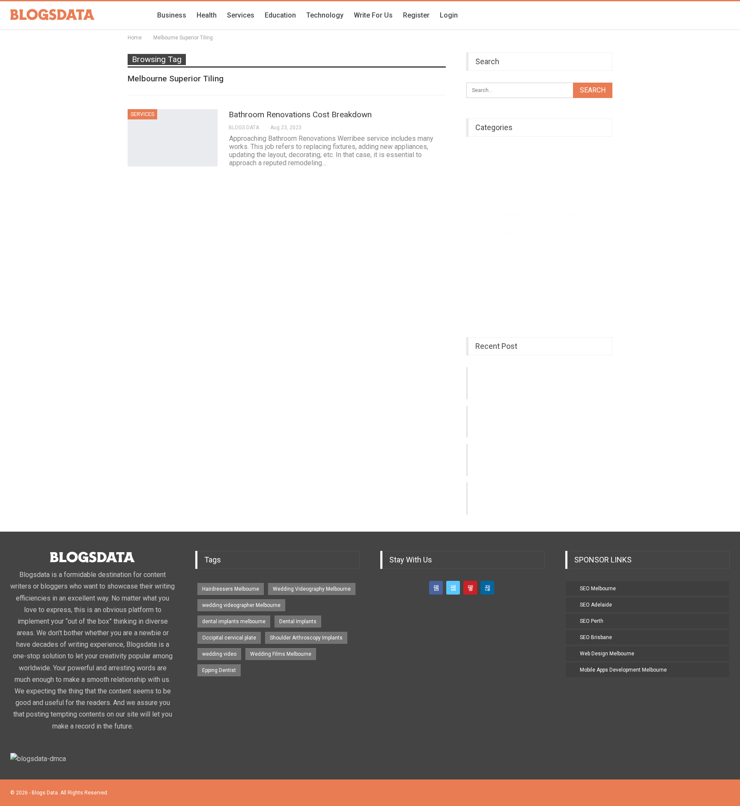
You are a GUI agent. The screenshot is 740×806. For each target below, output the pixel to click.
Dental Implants (297, 622)
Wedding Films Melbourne (280, 654)
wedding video (219, 654)
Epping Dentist (219, 670)
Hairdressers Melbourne (230, 589)
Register (416, 15)
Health (207, 15)
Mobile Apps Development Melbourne (623, 670)
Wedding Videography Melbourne (312, 589)
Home (473, 206)
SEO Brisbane (596, 637)
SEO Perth (591, 621)
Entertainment (483, 171)
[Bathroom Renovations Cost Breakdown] (173, 138)
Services (240, 15)
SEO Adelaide (596, 605)
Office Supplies (485, 259)
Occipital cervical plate (229, 638)
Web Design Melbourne (607, 654)
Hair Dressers (483, 276)
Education (280, 15)
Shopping (478, 294)
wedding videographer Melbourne (241, 605)
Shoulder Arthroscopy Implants (306, 638)
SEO (471, 311)
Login (449, 15)
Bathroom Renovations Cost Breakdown (300, 114)
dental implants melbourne (234, 622)
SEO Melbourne (598, 589)
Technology (324, 15)
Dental (474, 223)
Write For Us (373, 15)
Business (171, 15)
